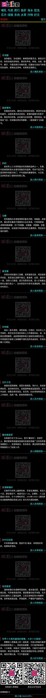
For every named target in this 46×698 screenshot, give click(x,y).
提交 (43, 19)
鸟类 (10, 10)
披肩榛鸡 (6, 108)
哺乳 (4, 10)
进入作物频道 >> (38, 603)
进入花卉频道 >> (38, 399)
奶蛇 (4, 163)
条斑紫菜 (6, 586)
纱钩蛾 (5, 327)
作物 (30, 14)
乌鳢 (4, 216)
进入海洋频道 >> (38, 291)
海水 (30, 10)
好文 (37, 14)
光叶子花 (6, 382)
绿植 (10, 14)
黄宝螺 (5, 271)
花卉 (4, 14)
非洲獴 (5, 55)
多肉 (17, 14)
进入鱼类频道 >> (38, 235)
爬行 (17, 10)
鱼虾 (23, 10)
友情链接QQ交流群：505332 (8, 693)
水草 (23, 14)
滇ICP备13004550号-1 (23, 696)
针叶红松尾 (7, 540)
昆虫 (37, 10)
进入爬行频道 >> (38, 180)
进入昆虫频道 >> (38, 346)
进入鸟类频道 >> (38, 127)
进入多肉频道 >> (38, 504)
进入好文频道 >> (38, 658)
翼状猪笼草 (7, 435)
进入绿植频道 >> (38, 451)
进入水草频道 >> (38, 550)
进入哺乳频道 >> (38, 72)
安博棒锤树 (7, 487)
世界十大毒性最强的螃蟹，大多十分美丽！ (22, 639)
